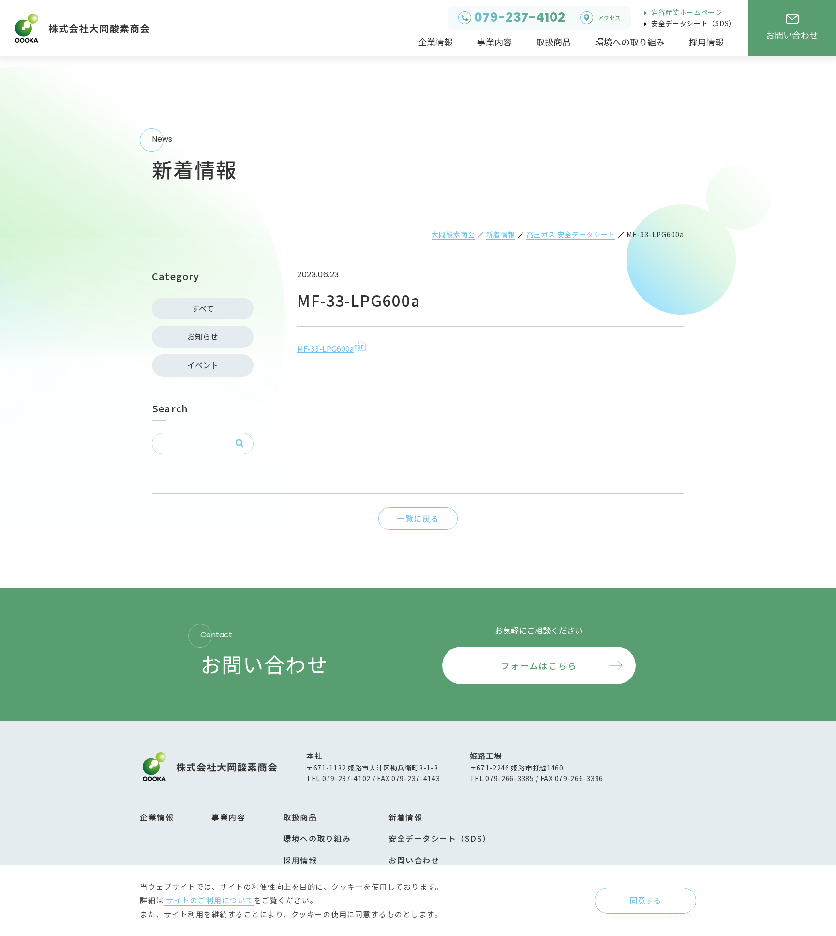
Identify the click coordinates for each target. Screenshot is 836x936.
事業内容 (228, 817)
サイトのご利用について (209, 900)
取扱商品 (300, 817)
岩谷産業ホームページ (685, 12)
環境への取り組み (317, 838)
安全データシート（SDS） (692, 23)
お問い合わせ (413, 860)
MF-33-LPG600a (325, 348)
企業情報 (157, 817)
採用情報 (300, 860)
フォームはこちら (539, 665)
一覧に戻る (418, 518)
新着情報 (405, 817)
